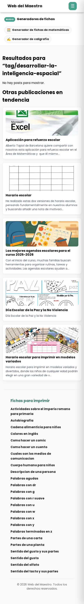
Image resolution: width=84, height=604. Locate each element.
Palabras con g (23, 492)
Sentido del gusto (25, 558)
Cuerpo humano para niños (33, 465)
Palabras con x (22, 518)
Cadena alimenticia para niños (36, 427)
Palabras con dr (23, 485)
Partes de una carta (26, 538)
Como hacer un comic (28, 440)
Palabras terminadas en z (31, 531)
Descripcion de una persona (33, 472)
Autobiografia (22, 420)
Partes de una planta (27, 545)
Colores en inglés (24, 434)
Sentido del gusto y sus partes (35, 551)
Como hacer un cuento (29, 447)
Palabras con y (22, 525)
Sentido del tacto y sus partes (34, 571)
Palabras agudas (24, 478)
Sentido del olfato (25, 565)
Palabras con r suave (27, 498)
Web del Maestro (24, 6)
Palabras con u (23, 505)
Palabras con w (23, 512)
